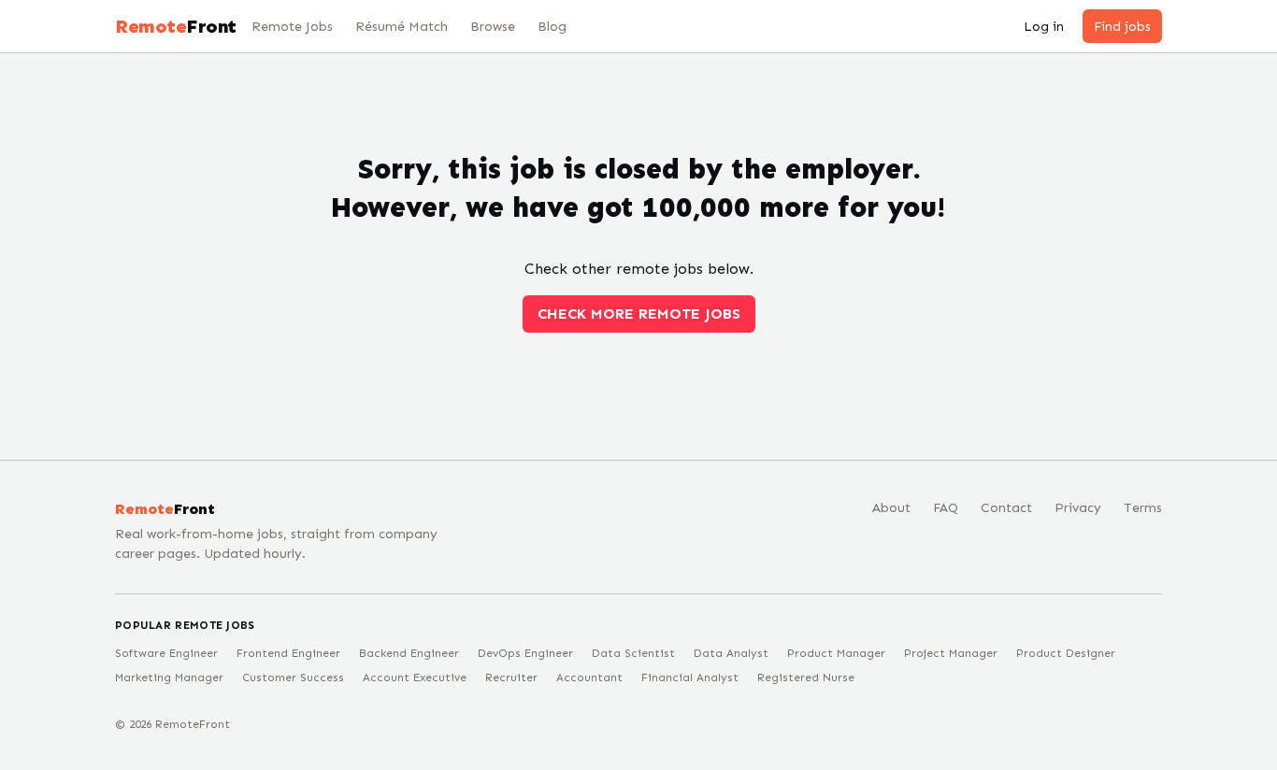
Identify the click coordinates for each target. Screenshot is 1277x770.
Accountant (589, 677)
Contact (1006, 508)
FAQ (945, 508)
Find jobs (1122, 27)
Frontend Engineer (288, 653)
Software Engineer (166, 653)
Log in (1044, 27)
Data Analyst (731, 653)
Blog (552, 27)
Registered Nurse (805, 677)
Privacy (1078, 508)
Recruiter (511, 677)
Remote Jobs (292, 27)
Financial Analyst (690, 677)
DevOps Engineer (525, 653)
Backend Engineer (409, 653)
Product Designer (1065, 653)
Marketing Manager (169, 677)
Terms (1143, 508)
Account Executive (414, 677)
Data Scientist (633, 653)
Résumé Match (401, 27)
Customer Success (293, 677)
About (891, 508)
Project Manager (950, 653)
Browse (492, 27)
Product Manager (836, 653)
